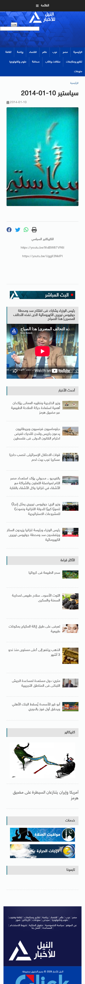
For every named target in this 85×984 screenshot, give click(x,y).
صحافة (36, 61)
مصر (65, 52)
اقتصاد (33, 52)
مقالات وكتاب (52, 61)
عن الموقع (71, 925)
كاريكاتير (70, 732)
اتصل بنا (36, 928)
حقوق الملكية (36, 925)
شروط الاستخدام (18, 925)
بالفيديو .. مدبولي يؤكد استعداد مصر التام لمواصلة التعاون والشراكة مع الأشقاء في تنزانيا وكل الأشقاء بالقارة (35, 483)
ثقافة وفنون (15, 917)
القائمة (45, 5)
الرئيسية (77, 52)
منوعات (78, 71)
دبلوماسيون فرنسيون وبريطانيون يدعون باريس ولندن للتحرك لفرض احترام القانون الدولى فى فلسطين (37, 434)
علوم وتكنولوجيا (17, 61)
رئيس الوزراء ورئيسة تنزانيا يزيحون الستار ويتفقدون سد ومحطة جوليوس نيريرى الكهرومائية (33, 535)
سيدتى (46, 920)
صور (18, 920)
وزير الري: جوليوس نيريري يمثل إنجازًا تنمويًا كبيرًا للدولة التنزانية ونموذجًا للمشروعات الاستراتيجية (35, 509)
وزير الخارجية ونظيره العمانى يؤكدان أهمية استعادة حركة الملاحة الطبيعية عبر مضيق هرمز (35, 408)
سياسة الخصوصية (54, 925)
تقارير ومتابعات (74, 61)
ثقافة (8, 52)
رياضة (20, 52)
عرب (55, 52)
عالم (44, 52)
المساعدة (47, 928)
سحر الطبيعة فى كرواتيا (44, 573)
